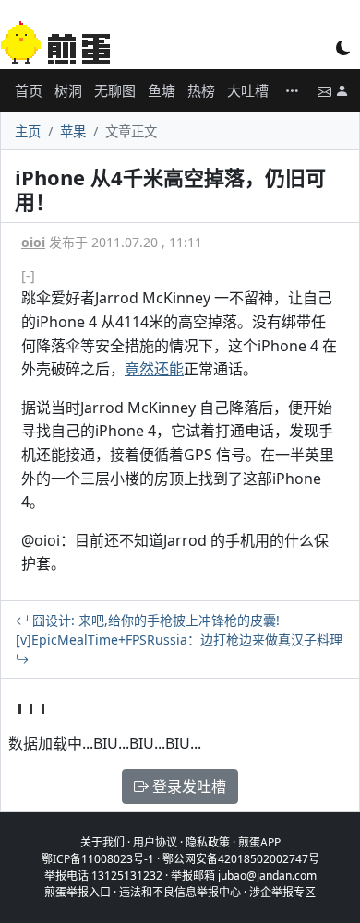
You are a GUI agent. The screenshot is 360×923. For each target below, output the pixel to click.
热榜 (201, 90)
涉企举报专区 (282, 892)
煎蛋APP (259, 842)
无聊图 (115, 90)
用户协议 (155, 842)
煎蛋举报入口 (77, 892)
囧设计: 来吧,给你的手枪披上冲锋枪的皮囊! (154, 620)
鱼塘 (161, 90)
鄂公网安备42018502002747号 (240, 859)
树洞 (68, 90)
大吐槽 (248, 90)
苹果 (73, 131)
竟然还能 (154, 369)
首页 (28, 90)
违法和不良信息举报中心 (180, 892)
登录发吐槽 (187, 786)
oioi (33, 242)
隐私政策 (208, 842)
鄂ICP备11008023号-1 (98, 859)
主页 (28, 131)
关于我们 (102, 842)
